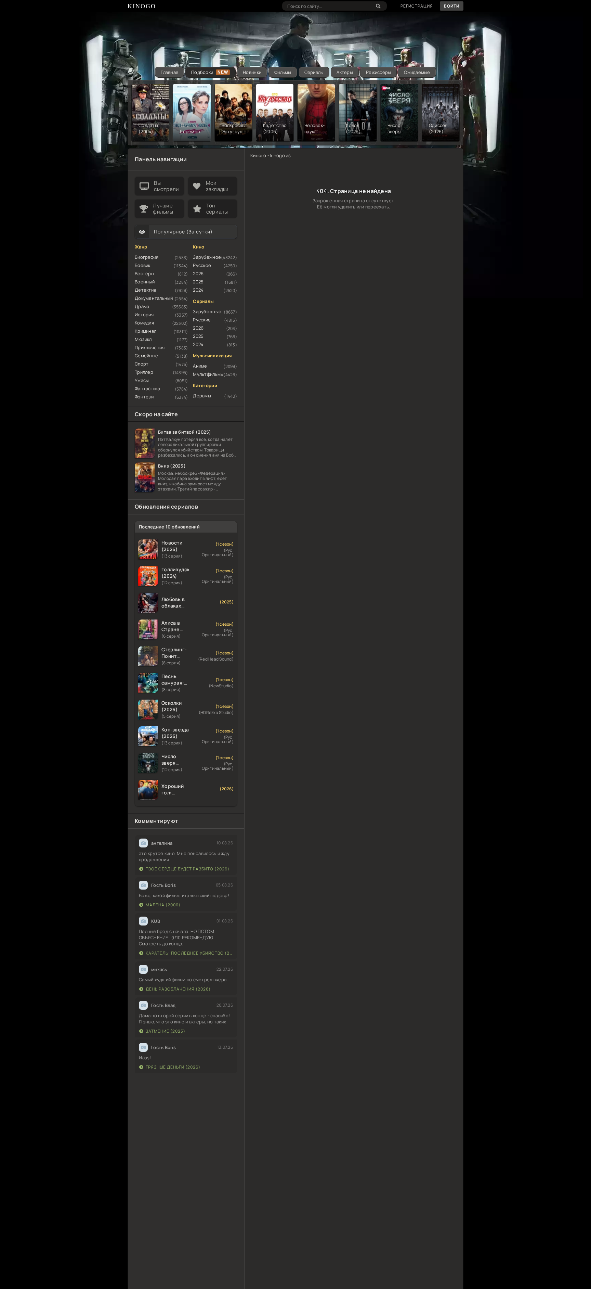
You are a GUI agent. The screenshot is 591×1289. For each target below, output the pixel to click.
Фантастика (147, 388)
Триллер (144, 372)
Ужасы (142, 380)
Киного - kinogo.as (270, 155)
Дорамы (202, 396)
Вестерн (144, 273)
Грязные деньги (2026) (173, 1067)
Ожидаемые (417, 72)
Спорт (141, 364)
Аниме (200, 366)
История (144, 314)
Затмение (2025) (165, 1031)
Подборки (202, 72)
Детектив (145, 290)
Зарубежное (207, 257)
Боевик (142, 265)
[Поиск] (378, 6)
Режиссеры (378, 72)
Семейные (146, 356)
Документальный (154, 298)
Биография (146, 257)
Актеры (345, 72)
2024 (198, 290)
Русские (202, 320)
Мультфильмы (208, 374)
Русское (202, 265)
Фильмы (282, 72)
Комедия (144, 323)
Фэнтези (144, 397)
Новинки (252, 72)
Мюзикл (143, 339)
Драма (142, 306)
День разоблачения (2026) (178, 989)
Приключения (150, 347)
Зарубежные (207, 311)
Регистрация (416, 6)
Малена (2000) (163, 905)
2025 (198, 282)
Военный (145, 282)
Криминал (145, 331)
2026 (198, 273)
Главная (169, 72)
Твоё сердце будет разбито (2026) (187, 869)
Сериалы (314, 72)
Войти (451, 6)
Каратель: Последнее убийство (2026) (189, 953)
